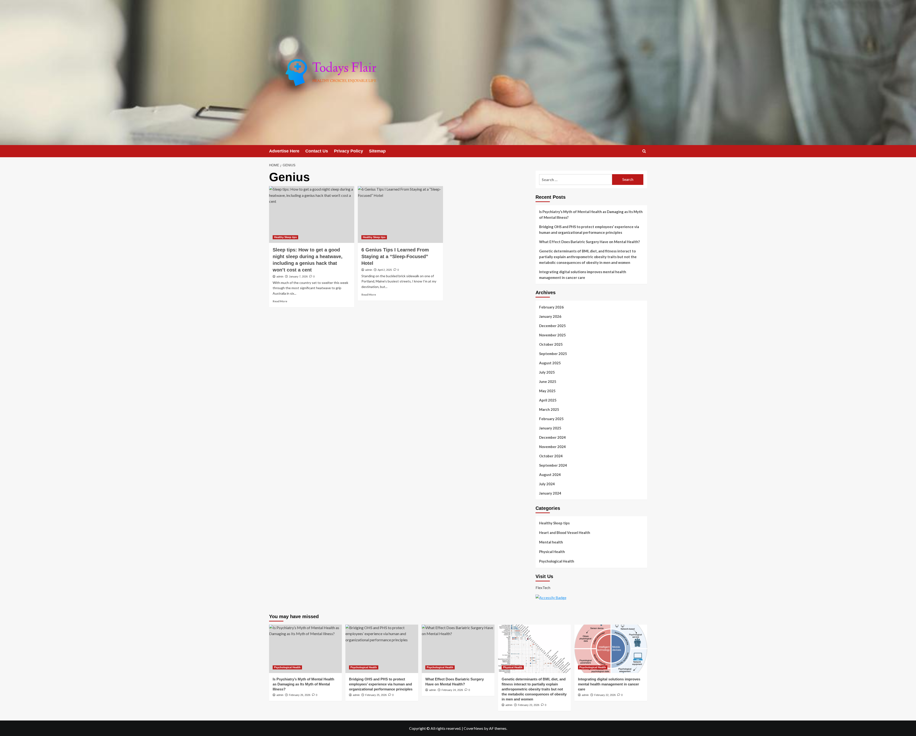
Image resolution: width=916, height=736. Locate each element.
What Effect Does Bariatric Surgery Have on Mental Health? (589, 242)
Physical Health (552, 551)
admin (279, 276)
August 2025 (550, 363)
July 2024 (547, 484)
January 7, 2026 (298, 276)
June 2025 (547, 381)
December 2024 (552, 437)
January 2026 (550, 316)
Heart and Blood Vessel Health (564, 532)
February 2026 (551, 307)
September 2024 (553, 465)
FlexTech (543, 587)
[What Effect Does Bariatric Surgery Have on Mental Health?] (458, 649)
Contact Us (316, 151)
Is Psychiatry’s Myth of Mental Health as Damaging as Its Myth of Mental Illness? (591, 214)
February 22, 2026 (605, 695)
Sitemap (377, 151)
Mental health (551, 542)
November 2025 (552, 335)
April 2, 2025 (385, 269)
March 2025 (549, 409)
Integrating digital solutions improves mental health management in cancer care (582, 275)
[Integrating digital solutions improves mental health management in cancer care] (610, 649)
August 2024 (550, 474)
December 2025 (552, 326)
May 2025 (547, 391)
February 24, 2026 (452, 690)
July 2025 (547, 372)
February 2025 (551, 419)
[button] (644, 151)
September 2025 (553, 353)
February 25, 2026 (376, 695)
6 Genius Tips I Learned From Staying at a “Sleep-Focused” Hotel (395, 256)
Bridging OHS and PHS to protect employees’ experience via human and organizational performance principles (589, 229)
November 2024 (552, 446)
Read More (280, 301)
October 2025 (551, 344)
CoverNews (473, 728)
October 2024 (551, 456)
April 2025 (548, 400)
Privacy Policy (348, 151)
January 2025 (550, 428)
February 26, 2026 (299, 695)
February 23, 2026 (528, 705)
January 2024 (550, 493)
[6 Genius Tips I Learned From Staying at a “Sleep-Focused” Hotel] (400, 214)
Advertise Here (284, 151)
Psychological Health (556, 561)
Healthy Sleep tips (285, 237)
